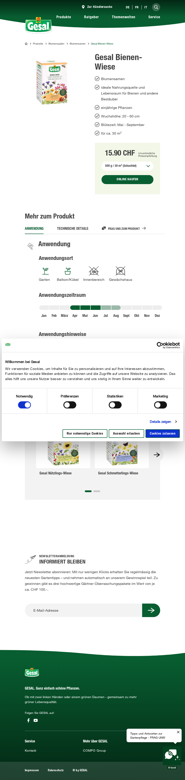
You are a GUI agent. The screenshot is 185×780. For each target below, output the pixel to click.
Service (154, 17)
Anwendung (34, 229)
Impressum (32, 770)
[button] (88, 491)
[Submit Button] (151, 610)
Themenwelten (123, 17)
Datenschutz (56, 770)
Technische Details (72, 229)
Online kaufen (127, 179)
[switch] (69, 404)
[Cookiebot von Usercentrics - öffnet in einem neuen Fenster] (160, 345)
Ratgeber (91, 17)
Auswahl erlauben (126, 434)
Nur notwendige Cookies (85, 434)
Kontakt (30, 750)
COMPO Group (94, 750)
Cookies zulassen (163, 434)
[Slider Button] (157, 455)
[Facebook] (28, 720)
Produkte (63, 17)
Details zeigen (160, 421)
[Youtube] (35, 720)
